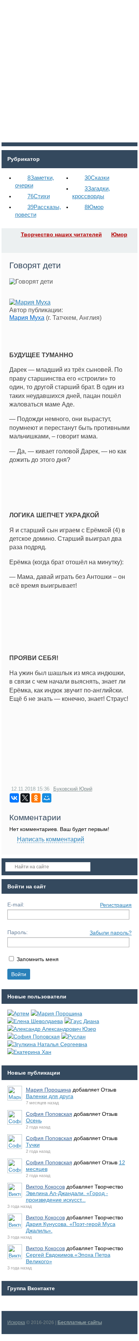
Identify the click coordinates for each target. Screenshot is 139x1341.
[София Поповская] (33, 1036)
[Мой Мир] (46, 798)
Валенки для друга (49, 1096)
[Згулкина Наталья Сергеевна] (47, 1044)
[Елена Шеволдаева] (35, 1021)
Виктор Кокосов (45, 1187)
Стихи (38, 196)
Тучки (33, 1145)
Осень (34, 1120)
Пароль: (17, 932)
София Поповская (49, 1114)
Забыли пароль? (111, 933)
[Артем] (18, 1013)
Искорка (16, 1322)
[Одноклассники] (36, 798)
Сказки (97, 177)
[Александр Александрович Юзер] (51, 1029)
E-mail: (15, 904)
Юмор (94, 207)
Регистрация (116, 905)
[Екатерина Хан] (29, 1052)
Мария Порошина (48, 1090)
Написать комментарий (50, 839)
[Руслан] (73, 1036)
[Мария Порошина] (56, 1013)
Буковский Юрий (72, 789)
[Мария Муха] (30, 302)
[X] (25, 798)
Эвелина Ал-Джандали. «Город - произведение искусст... (67, 1196)
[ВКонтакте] (14, 798)
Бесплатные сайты (80, 1322)
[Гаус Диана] (81, 1021)
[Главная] (8, 234)
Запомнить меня (38, 959)
